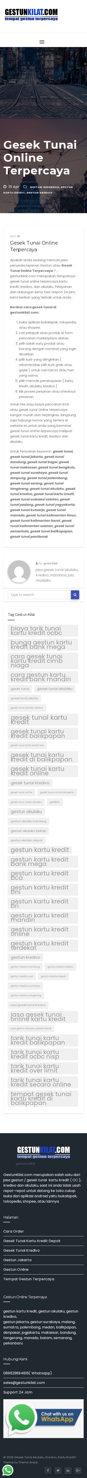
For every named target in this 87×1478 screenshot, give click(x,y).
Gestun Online (16, 1269)
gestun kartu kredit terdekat (39, 946)
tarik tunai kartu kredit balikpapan (38, 1040)
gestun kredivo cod (22, 976)
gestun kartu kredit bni (39, 890)
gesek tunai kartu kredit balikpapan (38, 734)
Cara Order (13, 1231)
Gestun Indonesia (44, 187)
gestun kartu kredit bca (39, 876)
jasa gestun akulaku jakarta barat (31, 1028)
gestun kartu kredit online (39, 932)
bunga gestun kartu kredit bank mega (41, 645)
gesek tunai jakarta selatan (27, 707)
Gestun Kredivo (39, 192)
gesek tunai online (21, 792)
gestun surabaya (45, 1321)
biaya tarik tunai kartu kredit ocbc (36, 631)
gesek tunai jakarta (24, 698)
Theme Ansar (28, 1462)
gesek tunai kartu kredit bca (27, 745)
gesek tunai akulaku (54, 688)
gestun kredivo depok (53, 976)
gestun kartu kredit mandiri (39, 918)
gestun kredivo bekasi (60, 966)
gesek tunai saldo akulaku (26, 802)
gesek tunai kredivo (30, 783)
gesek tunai (20, 689)
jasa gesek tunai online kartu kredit (38, 1017)
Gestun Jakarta (17, 1260)
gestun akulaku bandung (28, 821)
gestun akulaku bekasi (28, 831)
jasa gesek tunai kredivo (28, 1005)
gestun (55, 802)
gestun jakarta (16, 1321)
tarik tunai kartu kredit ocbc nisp (35, 1054)
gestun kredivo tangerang (26, 995)
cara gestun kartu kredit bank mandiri (41, 677)
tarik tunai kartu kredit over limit (35, 1068)
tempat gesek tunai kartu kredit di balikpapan (41, 1098)
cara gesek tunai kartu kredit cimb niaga (37, 661)
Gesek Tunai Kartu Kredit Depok (31, 1240)
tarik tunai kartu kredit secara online (41, 1082)
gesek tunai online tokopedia (57, 792)
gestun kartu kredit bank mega (39, 862)
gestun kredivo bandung (25, 966)
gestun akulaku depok (26, 840)
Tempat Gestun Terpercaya (28, 1279)
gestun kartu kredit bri (39, 904)
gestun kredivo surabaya (25, 986)
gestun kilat (50, 563)
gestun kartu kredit (40, 850)
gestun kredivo (25, 957)
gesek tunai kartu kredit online (37, 771)
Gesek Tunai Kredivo (21, 1250)
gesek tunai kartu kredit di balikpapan (41, 757)
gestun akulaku (26, 812)
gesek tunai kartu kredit (39, 720)
